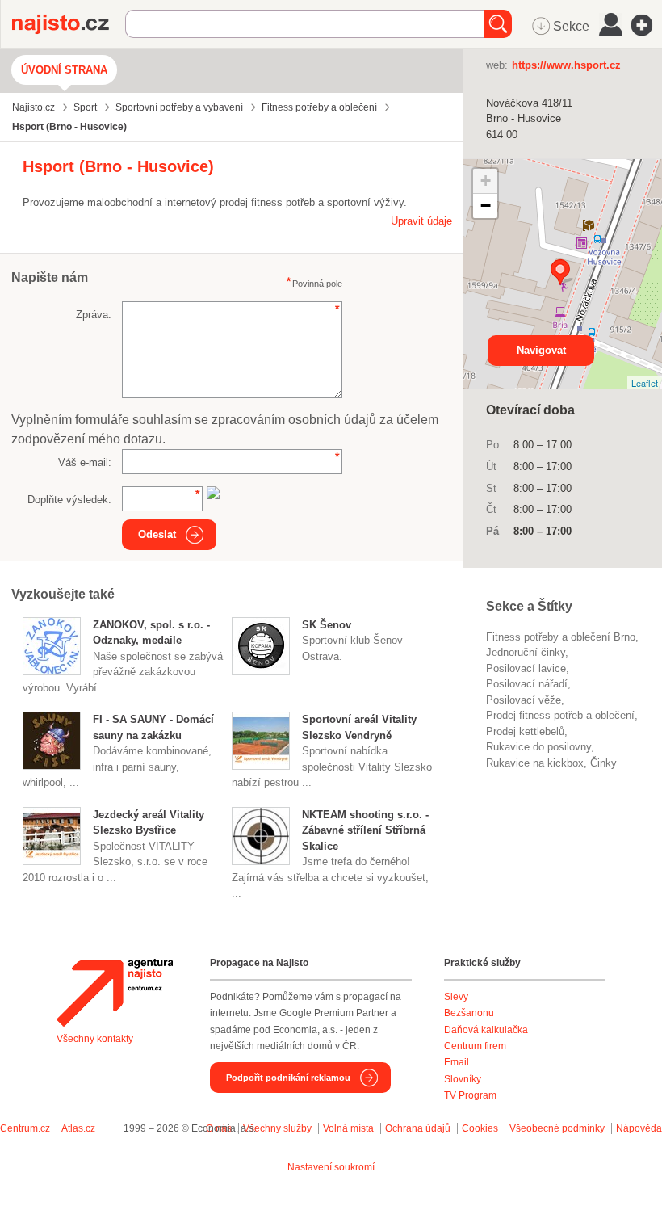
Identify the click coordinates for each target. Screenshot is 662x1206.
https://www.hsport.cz (566, 65)
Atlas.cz (78, 1128)
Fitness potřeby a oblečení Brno (560, 637)
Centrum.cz (25, 1128)
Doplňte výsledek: (69, 500)
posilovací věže (523, 700)
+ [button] (485, 180)
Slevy (456, 996)
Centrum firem (475, 1046)
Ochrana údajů (417, 1128)
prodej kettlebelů (525, 731)
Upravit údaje (421, 221)
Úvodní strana (64, 70)
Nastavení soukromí (331, 1167)
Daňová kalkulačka (486, 1030)
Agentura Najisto (115, 993)
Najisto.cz (68, 24)
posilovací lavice (526, 668)
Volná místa (348, 1128)
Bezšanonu (469, 1013)
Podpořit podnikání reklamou (288, 1077)
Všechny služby (278, 1128)
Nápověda (639, 1128)
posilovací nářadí (527, 684)
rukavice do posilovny (538, 747)
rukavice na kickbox (535, 763)
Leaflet (644, 382)
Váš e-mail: (84, 462)
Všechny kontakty (95, 1038)
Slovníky (462, 1079)
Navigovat (541, 350)
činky (603, 763)
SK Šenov (326, 625)
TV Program (470, 1095)
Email (456, 1062)
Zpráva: (93, 315)
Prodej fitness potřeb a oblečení (560, 715)
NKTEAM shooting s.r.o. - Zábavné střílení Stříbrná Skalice (365, 830)
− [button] (485, 205)
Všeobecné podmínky (557, 1128)
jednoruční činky (525, 652)
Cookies (480, 1128)
